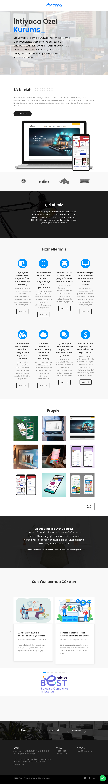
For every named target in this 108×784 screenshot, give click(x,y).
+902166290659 (61, 751)
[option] (23, 181)
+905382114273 (61, 754)
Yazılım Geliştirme (31, 639)
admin (22, 639)
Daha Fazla (22, 311)
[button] (103, 778)
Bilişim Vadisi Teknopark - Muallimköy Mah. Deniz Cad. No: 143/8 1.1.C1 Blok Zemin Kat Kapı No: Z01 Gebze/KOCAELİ (32, 762)
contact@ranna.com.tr (84, 751)
